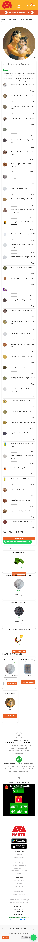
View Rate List (19, 881)
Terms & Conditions (19, 894)
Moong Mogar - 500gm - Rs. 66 (21, 356)
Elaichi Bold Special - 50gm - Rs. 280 (23, 267)
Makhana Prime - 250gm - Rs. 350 (22, 84)
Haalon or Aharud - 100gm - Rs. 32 (22, 521)
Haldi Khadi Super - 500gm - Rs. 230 (23, 422)
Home (3, 19)
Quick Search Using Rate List (19, 12)
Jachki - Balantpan (13, 19)
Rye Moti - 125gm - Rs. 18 (19, 433)
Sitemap (22, 931)
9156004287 (20, 911)
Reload (5, 937)
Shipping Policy (19, 891)
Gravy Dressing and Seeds (19, 871)
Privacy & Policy (19, 889)
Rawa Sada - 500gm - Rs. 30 (20, 333)
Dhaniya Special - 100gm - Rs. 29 (22, 411)
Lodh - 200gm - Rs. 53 (18, 489)
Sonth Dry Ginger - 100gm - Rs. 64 (22, 118)
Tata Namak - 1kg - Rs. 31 (19, 468)
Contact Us (19, 886)
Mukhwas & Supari (19, 860)
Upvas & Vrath (19, 868)
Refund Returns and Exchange (19, 900)
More (19, 873)
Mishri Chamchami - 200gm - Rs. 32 (23, 257)
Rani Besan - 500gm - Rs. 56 (20, 400)
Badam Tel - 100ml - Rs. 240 (20, 478)
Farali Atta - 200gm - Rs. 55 (20, 188)
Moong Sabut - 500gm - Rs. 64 (21, 367)
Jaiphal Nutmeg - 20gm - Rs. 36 (21, 310)
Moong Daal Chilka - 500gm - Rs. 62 (23, 378)
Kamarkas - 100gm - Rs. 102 (20, 500)
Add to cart (19, 538)
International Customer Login (19, 902)
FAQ (19, 897)
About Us (19, 883)
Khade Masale (19, 857)
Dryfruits (19, 854)
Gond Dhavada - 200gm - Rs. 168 (22, 95)
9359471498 (20, 914)
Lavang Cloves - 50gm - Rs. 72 (21, 300)
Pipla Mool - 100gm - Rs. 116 (20, 511)
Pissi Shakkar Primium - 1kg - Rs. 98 (23, 234)
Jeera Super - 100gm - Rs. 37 (21, 129)
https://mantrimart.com (20, 920)
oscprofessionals (23, 933)
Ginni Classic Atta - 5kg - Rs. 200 (22, 289)
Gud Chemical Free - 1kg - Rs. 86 (22, 278)
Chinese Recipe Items (19, 865)
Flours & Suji (19, 863)
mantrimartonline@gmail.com (19, 917)
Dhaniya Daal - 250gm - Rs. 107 (21, 199)
